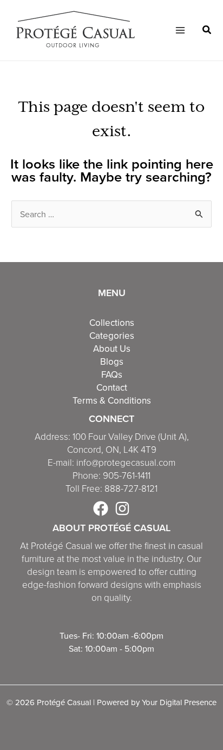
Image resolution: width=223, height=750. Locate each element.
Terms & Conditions (112, 400)
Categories (111, 335)
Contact (111, 387)
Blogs (111, 361)
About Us (111, 348)
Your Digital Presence (179, 702)
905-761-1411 (126, 476)
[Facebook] (100, 508)
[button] (207, 31)
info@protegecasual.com (125, 463)
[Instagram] (122, 508)
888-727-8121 (131, 488)
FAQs (111, 374)
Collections (111, 322)
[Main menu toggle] (179, 30)
